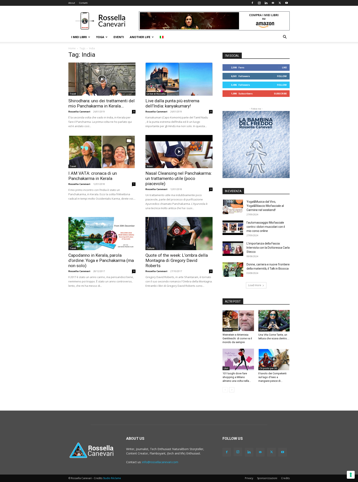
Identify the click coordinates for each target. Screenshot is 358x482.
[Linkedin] (266, 3)
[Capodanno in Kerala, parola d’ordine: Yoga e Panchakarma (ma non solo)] (101, 233)
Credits (285, 478)
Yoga (100, 37)
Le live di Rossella (156, 93)
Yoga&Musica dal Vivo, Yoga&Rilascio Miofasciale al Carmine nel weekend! (265, 206)
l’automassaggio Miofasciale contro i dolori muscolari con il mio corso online (266, 227)
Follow (282, 76)
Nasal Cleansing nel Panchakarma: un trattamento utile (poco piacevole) (178, 178)
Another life (140, 37)
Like (284, 67)
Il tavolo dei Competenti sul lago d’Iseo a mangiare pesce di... (272, 377)
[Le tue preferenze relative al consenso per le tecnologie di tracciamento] (351, 475)
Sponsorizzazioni (267, 478)
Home (72, 48)
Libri (226, 368)
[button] (285, 37)
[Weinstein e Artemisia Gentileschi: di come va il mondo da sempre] (238, 320)
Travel (73, 93)
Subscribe (280, 93)
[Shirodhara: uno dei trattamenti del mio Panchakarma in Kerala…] (101, 79)
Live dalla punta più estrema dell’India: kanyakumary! (172, 103)
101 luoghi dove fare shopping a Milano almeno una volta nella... (237, 377)
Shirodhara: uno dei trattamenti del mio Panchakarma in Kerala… (101, 103)
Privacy (249, 478)
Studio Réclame (112, 478)
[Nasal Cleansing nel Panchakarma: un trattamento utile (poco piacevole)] (179, 151)
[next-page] (231, 389)
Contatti (83, 2)
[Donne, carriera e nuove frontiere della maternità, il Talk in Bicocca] (233, 269)
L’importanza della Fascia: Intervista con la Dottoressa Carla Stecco (268, 247)
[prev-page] (225, 389)
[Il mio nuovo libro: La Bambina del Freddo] (256, 144)
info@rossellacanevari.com (160, 462)
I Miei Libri (79, 37)
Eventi (119, 37)
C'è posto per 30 (268, 368)
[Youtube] (286, 3)
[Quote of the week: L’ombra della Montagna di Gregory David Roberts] (179, 233)
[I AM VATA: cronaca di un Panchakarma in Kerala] (101, 151)
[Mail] (273, 3)
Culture (150, 248)
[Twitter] (280, 3)
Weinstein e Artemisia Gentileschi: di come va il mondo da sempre (237, 338)
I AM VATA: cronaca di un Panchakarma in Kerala (92, 176)
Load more (254, 285)
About (71, 2)
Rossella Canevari (79, 111)
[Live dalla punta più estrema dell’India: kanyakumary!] (179, 79)
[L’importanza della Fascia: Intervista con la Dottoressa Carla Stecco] (233, 248)
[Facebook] (252, 3)
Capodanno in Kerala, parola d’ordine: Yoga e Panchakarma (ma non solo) (101, 260)
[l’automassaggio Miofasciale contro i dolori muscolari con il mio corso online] (233, 228)
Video (150, 166)
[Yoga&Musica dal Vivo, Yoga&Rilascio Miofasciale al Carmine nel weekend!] (233, 207)
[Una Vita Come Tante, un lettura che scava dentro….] (274, 320)
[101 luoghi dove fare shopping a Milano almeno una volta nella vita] (238, 359)
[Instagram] (259, 3)
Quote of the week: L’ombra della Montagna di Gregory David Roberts (176, 260)
